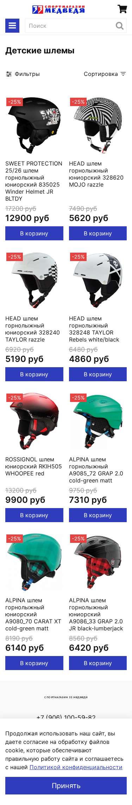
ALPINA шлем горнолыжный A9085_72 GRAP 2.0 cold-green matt (96, 470)
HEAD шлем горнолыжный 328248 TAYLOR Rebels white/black (94, 329)
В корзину (34, 233)
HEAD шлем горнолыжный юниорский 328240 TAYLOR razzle (32, 329)
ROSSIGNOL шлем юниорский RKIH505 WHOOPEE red (33, 466)
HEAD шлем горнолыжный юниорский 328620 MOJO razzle (96, 174)
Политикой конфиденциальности (76, 767)
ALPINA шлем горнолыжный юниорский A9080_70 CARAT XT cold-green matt (33, 614)
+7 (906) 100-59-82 (66, 717)
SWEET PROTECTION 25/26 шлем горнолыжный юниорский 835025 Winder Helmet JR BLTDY (33, 181)
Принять (66, 785)
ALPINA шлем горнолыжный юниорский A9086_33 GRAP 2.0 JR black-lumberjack (96, 614)
